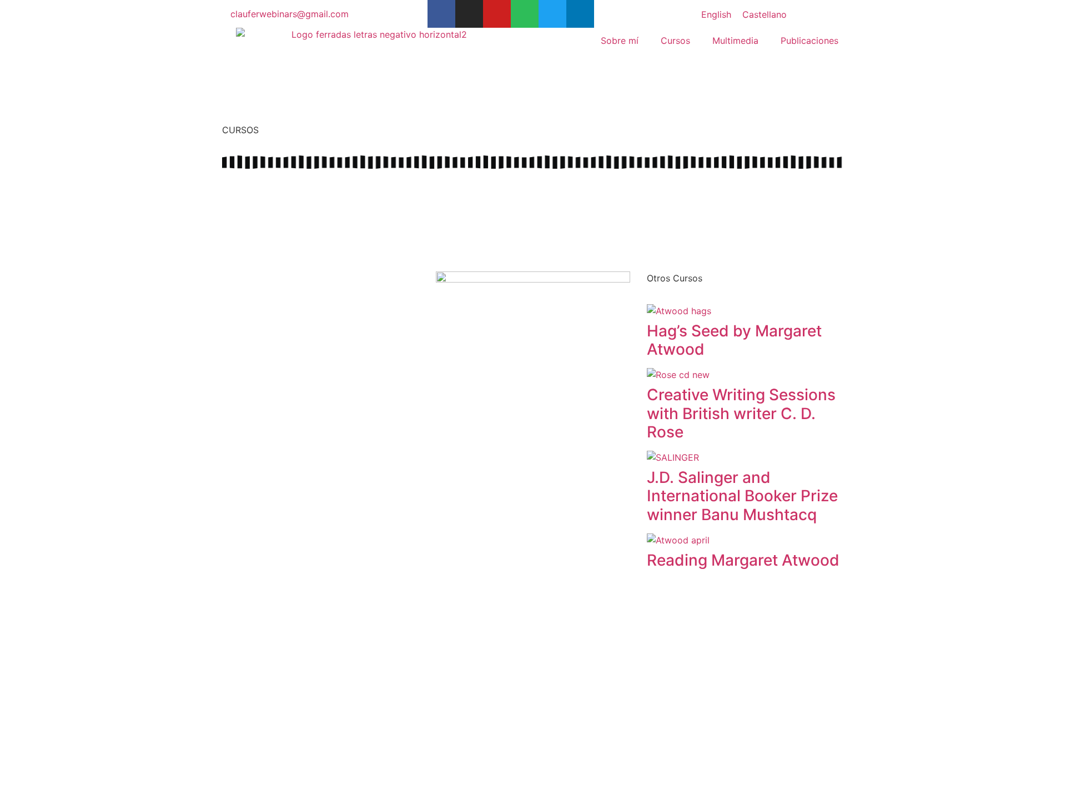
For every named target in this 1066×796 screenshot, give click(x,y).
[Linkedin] (580, 14)
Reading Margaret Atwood (743, 560)
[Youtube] (497, 14)
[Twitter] (552, 14)
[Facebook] (441, 14)
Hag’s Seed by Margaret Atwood (734, 340)
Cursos (675, 40)
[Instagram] (469, 14)
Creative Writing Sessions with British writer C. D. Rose (741, 413)
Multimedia (735, 40)
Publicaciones (809, 40)
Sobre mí (619, 40)
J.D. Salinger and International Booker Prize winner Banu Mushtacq (742, 496)
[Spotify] (525, 14)
